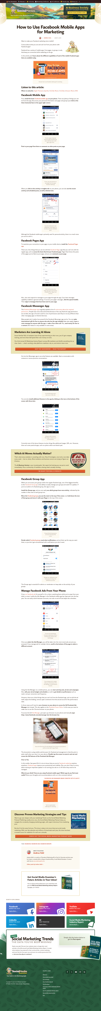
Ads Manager (36, 713)
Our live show (46, 984)
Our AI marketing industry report (50, 990)
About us (45, 974)
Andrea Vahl (38, 853)
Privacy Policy (26, 983)
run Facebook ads (30, 594)
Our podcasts (46, 979)
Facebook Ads (35, 844)
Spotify (46, 91)
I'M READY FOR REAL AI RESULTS (49, 471)
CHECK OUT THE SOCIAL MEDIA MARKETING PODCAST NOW (50, 836)
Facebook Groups (45, 844)
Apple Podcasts (38, 91)
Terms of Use (19, 983)
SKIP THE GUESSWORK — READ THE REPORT (50, 349)
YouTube (61, 91)
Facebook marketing (65, 763)
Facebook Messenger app (31, 309)
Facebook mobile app (41, 98)
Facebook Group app (31, 485)
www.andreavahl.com (39, 861)
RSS (76, 91)
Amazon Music (70, 91)
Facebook (28, 844)
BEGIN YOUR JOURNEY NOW (77, 12)
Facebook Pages (55, 250)
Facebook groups (33, 496)
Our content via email (48, 977)
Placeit (76, 778)
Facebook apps (32, 765)
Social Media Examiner (23, 10)
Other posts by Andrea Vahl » (35, 864)
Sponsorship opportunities (49, 993)
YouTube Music (54, 91)
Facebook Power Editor (56, 707)
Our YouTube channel (48, 981)
